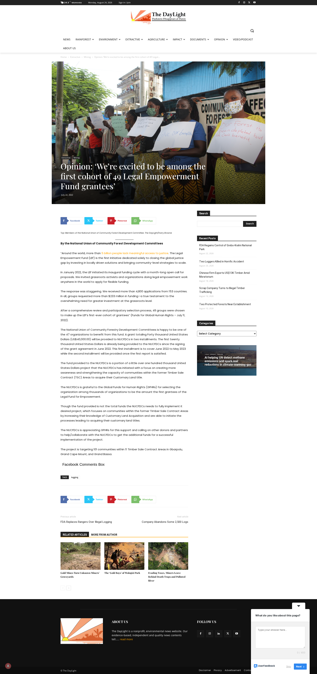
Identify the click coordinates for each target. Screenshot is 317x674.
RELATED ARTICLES (75, 534)
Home (64, 57)
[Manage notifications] (8, 666)
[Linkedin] (218, 633)
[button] (252, 30)
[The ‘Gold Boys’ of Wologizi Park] (124, 556)
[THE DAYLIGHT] (158, 17)
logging (74, 477)
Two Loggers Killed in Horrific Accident (221, 261)
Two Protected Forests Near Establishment (225, 304)
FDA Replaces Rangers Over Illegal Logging (86, 522)
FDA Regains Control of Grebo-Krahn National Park (225, 247)
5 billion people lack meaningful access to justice (134, 253)
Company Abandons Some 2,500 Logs (165, 522)
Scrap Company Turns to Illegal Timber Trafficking (222, 290)
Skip (288, 666)
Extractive (75, 57)
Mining (87, 57)
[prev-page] (63, 588)
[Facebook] (239, 3)
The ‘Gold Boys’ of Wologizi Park (122, 572)
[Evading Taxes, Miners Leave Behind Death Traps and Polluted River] (168, 556)
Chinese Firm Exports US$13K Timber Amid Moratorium (224, 274)
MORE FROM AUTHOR (104, 534)
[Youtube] (254, 3)
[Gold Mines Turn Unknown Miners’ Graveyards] (81, 556)
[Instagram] (244, 3)
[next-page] (68, 588)
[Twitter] (249, 3)
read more (126, 639)
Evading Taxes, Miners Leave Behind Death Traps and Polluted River (166, 576)
